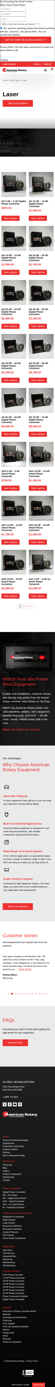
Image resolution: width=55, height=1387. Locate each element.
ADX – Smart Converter (13, 1201)
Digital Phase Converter (13, 1299)
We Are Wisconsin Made (14, 1155)
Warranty (7, 1339)
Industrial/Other (9, 1256)
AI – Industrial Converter (14, 1207)
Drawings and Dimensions (15, 1317)
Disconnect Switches (12, 1226)
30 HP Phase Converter (13, 1290)
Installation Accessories (13, 1217)
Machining (7, 1259)
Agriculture (8, 1250)
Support (7, 1307)
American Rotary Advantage (15, 1140)
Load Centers (9, 1223)
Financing (7, 1165)
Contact (6, 1180)
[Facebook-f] (10, 1104)
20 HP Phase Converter (13, 1287)
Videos (6, 1171)
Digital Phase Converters (14, 1192)
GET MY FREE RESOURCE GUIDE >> (25, 40)
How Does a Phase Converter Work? (19, 1311)
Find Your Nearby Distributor (16, 1327)
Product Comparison (12, 1174)
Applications (9, 1246)
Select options (10, 218)
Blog (5, 1168)
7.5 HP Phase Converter (14, 1278)
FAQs (5, 1336)
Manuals (6, 1314)
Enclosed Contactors (12, 1229)
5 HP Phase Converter (13, 1275)
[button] (45, 70)
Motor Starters (9, 1220)
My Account (9, 1161)
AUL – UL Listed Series (13, 1204)
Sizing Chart (8, 1333)
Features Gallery (10, 1149)
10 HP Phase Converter (13, 1281)
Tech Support (9, 1323)
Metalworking (9, 1262)
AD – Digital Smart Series (14, 1198)
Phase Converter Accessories (18, 1213)
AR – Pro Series (10, 1195)
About (6, 1136)
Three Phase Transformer (14, 1238)
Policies (6, 1152)
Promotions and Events (13, 1146)
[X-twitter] (5, 1104)
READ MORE (44, 969)
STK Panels (8, 1235)
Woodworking (9, 1265)
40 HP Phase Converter (13, 1293)
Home (5, 80)
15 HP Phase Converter (13, 1284)
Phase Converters (12, 1188)
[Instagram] (20, 1104)
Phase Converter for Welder (15, 1296)
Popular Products (11, 1271)
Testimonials (8, 1143)
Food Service (9, 1253)
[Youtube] (15, 1104)
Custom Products (10, 1232)
